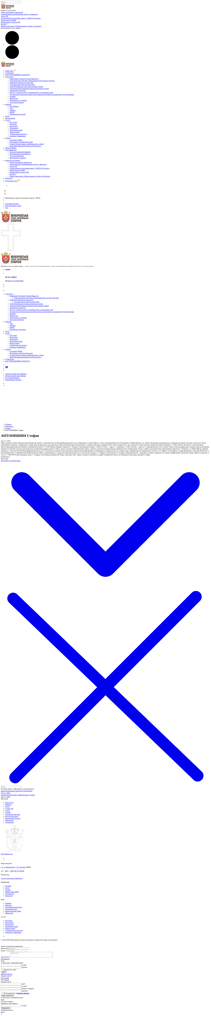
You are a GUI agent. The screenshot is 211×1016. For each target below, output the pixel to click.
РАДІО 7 (4, 24)
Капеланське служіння (18, 100)
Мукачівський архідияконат (20, 154)
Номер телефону (28, 989)
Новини (8, 104)
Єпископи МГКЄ (16, 140)
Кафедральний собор (13, 911)
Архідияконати (11, 150)
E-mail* (24, 986)
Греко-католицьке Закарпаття (12, 12)
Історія (7, 138)
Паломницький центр (13, 907)
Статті (7, 120)
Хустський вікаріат (17, 156)
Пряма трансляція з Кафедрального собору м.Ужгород (21, 26)
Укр (6, 208)
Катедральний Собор (13, 206)
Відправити (5, 959)
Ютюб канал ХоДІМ (8, 20)
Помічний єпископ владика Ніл (21, 83)
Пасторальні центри (12, 818)
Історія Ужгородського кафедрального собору (27, 144)
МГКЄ (12, 112)
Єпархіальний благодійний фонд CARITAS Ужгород (21, 18)
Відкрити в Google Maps (14, 281)
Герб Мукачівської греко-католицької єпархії (26, 87)
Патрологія (14, 128)
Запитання (5, 957)
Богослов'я (14, 126)
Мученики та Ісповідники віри (21, 142)
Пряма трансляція (12, 892)
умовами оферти (22, 993)
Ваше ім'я (4, 948)
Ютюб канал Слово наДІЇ (10, 22)
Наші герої (9, 71)
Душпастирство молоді (18, 134)
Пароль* (25, 991)
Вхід (2, 1000)
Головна (8, 886)
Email (3, 951)
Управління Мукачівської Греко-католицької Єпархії (29, 89)
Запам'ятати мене (9, 970)
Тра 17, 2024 (5, 793)
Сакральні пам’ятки (12, 814)
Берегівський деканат (18, 158)
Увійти (4, 972)
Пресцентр (9, 803)
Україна (12, 110)
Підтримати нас (11, 181)
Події (7, 116)
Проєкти (8, 905)
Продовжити (6, 1008)
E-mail (24, 965)
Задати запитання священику (19, 186)
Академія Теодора (12, 204)
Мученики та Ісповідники (10, 461)
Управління (9, 894)
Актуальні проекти (17, 102)
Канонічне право (16, 130)
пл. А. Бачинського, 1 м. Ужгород (13, 867)
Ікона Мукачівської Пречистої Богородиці (25, 146)
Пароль (24, 967)
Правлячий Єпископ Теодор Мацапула (24, 79)
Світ (11, 108)
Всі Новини (14, 106)
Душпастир (9, 73)
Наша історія (14, 132)
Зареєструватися (7, 995)
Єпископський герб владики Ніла (22, 85)
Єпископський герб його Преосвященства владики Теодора (32, 81)
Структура (9, 77)
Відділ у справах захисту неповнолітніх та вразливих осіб (31, 92)
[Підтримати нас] (6, 368)
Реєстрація (5, 978)
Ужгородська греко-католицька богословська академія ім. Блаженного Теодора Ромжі (42, 94)
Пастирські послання (17, 114)
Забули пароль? (6, 974)
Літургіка (13, 124)
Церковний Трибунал (18, 91)
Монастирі (14, 98)
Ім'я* (23, 984)
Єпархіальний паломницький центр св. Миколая (19, 14)
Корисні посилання (12, 160)
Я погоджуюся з (16, 993)
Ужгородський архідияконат (20, 152)
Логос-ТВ (4, 16)
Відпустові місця (11, 816)
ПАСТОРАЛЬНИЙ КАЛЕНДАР (17, 75)
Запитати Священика (18, 136)
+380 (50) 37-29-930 (16, 871)
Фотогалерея (10, 118)
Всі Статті (13, 122)
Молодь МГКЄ (10, 148)
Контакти (8, 178)
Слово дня (9, 808)
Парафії (12, 96)
